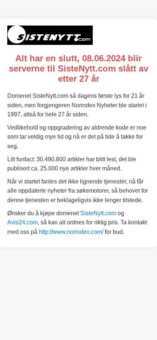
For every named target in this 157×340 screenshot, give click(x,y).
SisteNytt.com (98, 213)
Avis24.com (22, 222)
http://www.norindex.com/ (71, 232)
